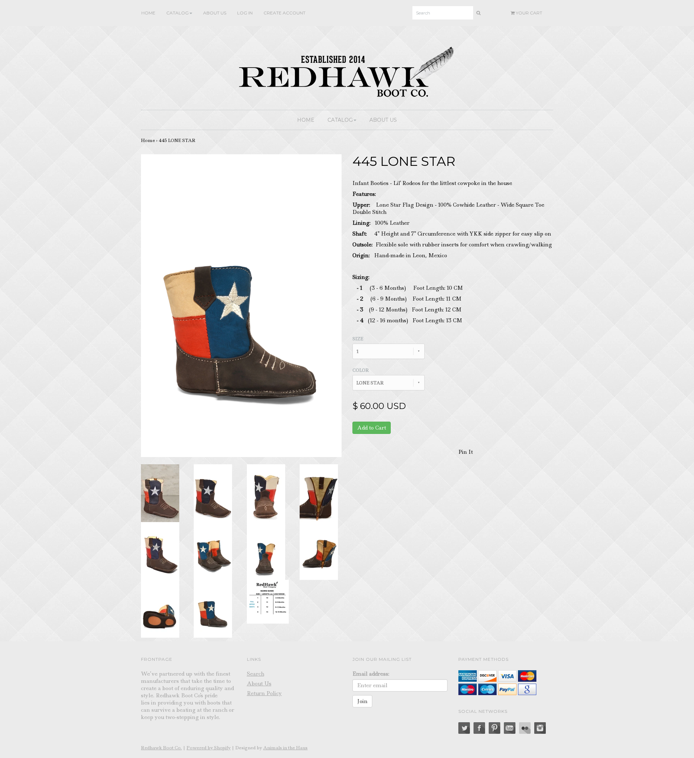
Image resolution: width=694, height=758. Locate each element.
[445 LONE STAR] (160, 492)
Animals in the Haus (285, 748)
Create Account (284, 13)
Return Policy (264, 693)
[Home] (347, 70)
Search (255, 673)
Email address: (370, 673)
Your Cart (528, 13)
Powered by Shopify (209, 748)
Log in (245, 13)
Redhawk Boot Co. (161, 748)
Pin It (465, 452)
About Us (214, 13)
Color (360, 370)
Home (148, 13)
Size (357, 339)
